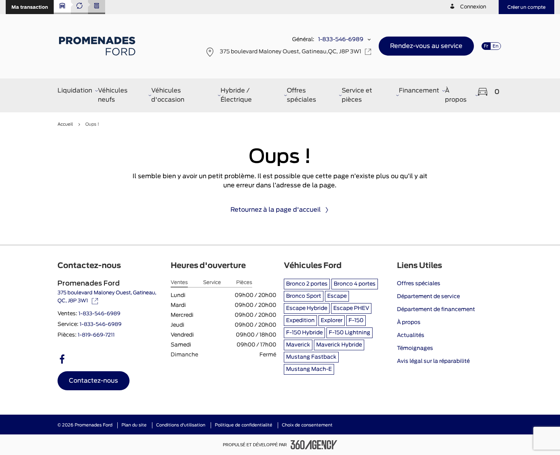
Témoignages (415, 348)
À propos (409, 322)
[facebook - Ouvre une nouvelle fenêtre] (62, 359)
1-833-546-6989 (340, 39)
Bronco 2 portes (307, 284)
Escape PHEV (351, 308)
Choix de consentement (307, 425)
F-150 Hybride (304, 332)
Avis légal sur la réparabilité (433, 361)
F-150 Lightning (349, 332)
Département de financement (436, 309)
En (496, 46)
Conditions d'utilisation (180, 425)
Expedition (300, 320)
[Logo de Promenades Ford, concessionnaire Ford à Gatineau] (98, 46)
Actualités (410, 335)
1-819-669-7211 (96, 335)
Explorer (331, 320)
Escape (337, 296)
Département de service (428, 296)
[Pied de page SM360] (314, 444)
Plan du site (134, 425)
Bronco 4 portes (355, 284)
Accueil (65, 124)
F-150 (356, 320)
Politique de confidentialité (243, 425)
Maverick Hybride (339, 345)
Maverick (298, 345)
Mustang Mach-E (309, 369)
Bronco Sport (303, 296)
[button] (30, 7)
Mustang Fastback (311, 357)
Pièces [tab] (244, 282)
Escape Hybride (306, 308)
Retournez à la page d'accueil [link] (275, 210)
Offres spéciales (418, 283)
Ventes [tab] (179, 282)
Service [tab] (212, 282)
